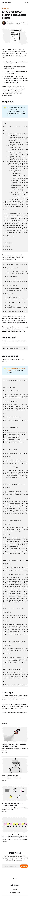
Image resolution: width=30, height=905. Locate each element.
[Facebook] (16, 878)
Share (24, 23)
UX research (5, 8)
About (15, 889)
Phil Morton (6, 2)
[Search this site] (25, 2)
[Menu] (28, 2)
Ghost (18, 892)
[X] (13, 878)
